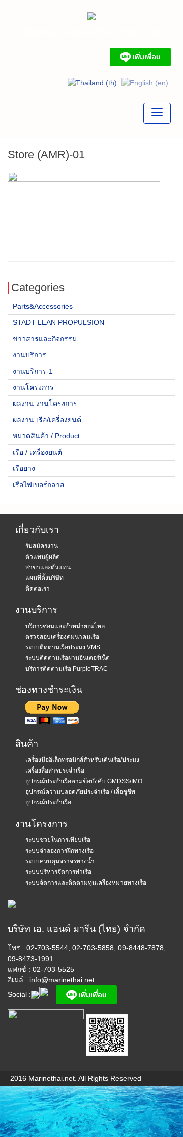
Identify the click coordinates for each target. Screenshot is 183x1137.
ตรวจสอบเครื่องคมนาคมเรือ (62, 636)
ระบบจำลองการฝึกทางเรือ (59, 850)
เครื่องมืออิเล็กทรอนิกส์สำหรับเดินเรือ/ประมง (82, 759)
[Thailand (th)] (92, 82)
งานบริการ (29, 355)
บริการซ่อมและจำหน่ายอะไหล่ (65, 626)
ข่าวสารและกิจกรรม (45, 339)
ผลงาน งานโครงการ (45, 403)
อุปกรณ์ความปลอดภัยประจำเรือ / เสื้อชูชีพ (80, 791)
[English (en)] (144, 82)
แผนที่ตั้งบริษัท (44, 577)
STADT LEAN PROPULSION (58, 322)
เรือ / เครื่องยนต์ (37, 452)
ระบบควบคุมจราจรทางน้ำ (60, 861)
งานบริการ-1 (33, 371)
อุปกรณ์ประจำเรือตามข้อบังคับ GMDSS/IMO (83, 781)
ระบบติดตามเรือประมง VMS (62, 647)
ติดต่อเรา (37, 588)
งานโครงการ (33, 387)
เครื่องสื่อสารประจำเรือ (54, 770)
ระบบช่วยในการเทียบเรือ (57, 839)
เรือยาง (24, 468)
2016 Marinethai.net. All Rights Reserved (75, 1078)
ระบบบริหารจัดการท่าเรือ (58, 871)
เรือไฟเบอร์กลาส (39, 485)
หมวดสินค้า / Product (46, 436)
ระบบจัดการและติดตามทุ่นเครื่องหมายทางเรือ (85, 882)
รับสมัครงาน (41, 545)
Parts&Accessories (43, 306)
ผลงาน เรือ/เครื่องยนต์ (47, 420)
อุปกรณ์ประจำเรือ (48, 802)
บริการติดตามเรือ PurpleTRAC (66, 668)
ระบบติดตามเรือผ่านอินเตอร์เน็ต (67, 658)
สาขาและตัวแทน (48, 567)
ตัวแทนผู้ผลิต (42, 556)
